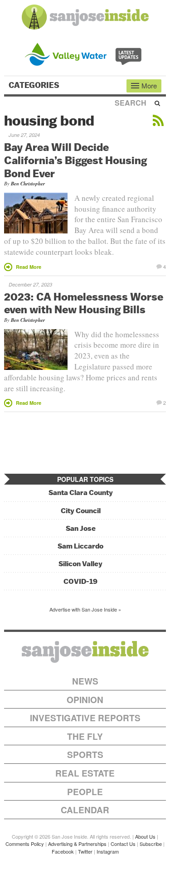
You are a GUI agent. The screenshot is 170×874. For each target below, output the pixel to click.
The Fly (85, 736)
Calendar (85, 810)
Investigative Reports (85, 718)
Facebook (63, 851)
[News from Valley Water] (85, 53)
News (85, 681)
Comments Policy (24, 843)
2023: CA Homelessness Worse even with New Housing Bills (83, 303)
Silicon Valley (80, 563)
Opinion (85, 700)
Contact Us (123, 843)
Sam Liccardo (80, 546)
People (85, 792)
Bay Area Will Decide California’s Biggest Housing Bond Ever (75, 160)
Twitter (85, 851)
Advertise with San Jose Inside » (85, 609)
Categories (35, 85)
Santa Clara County (81, 492)
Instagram (108, 851)
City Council (81, 510)
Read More (28, 266)
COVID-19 (80, 581)
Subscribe (151, 843)
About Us (145, 836)
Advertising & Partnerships (77, 843)
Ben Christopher (28, 183)
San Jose (81, 528)
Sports (85, 754)
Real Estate (85, 773)
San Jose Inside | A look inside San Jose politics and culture (85, 652)
